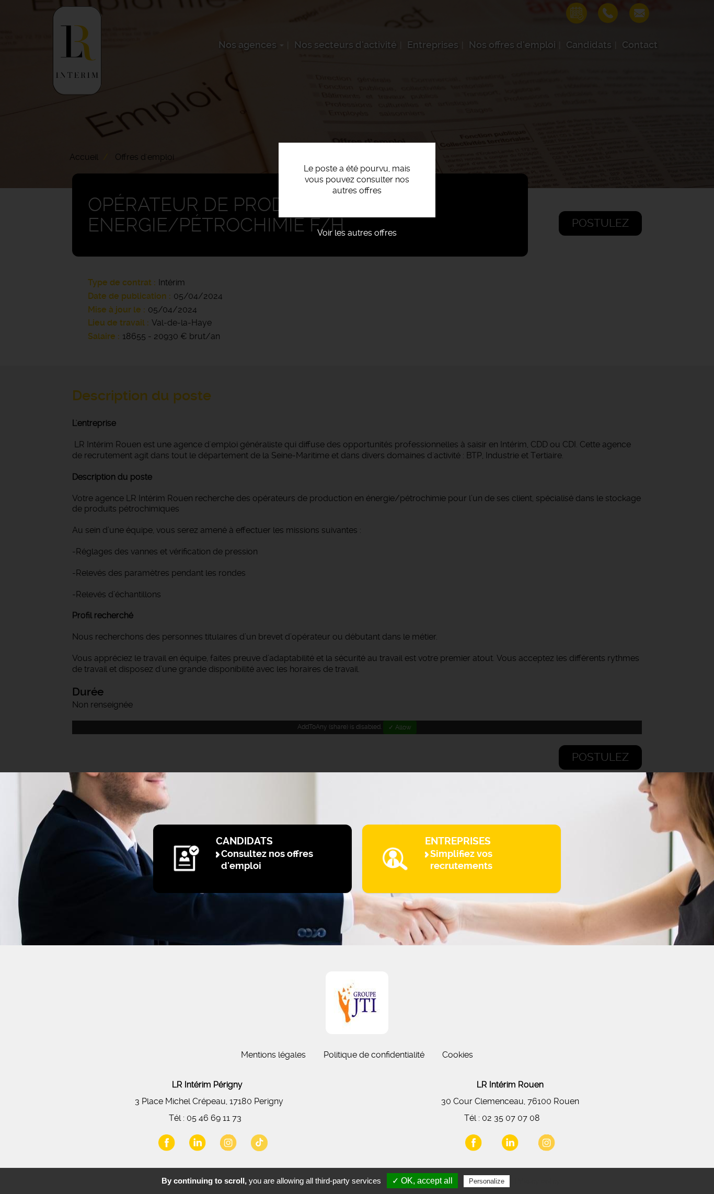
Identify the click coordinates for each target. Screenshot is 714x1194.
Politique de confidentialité (374, 1055)
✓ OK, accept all (422, 1180)
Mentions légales (273, 1055)
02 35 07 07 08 (511, 1118)
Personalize (486, 1181)
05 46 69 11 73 (214, 1118)
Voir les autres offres (357, 233)
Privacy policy (537, 1181)
